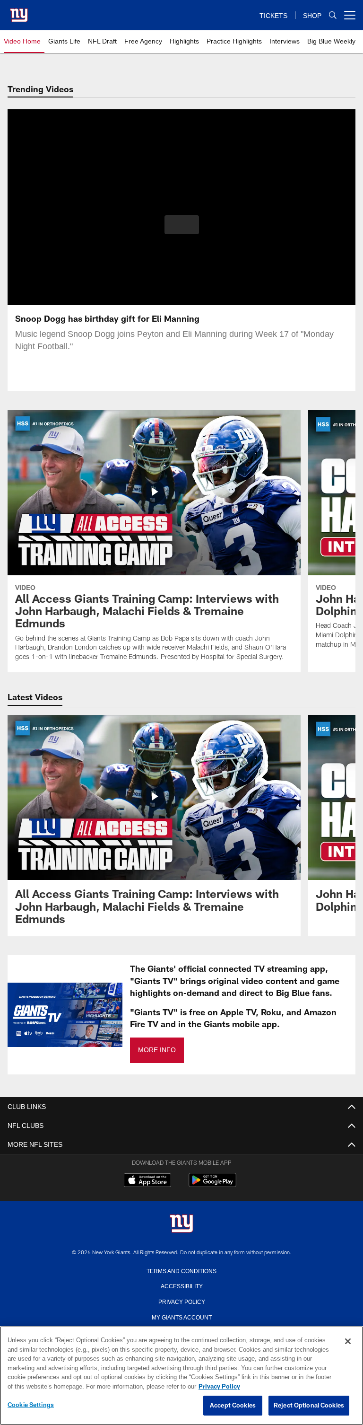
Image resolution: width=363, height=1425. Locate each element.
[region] (181, 1376)
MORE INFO (156, 1050)
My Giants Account (181, 1316)
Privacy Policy (181, 1301)
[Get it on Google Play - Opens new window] (212, 1184)
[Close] (347, 1341)
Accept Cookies (233, 1405)
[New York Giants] (181, 1224)
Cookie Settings (31, 1405)
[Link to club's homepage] (19, 11)
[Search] (333, 15)
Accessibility (181, 1285)
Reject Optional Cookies (309, 1405)
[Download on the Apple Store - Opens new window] (147, 1181)
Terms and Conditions (181, 1270)
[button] (181, 224)
